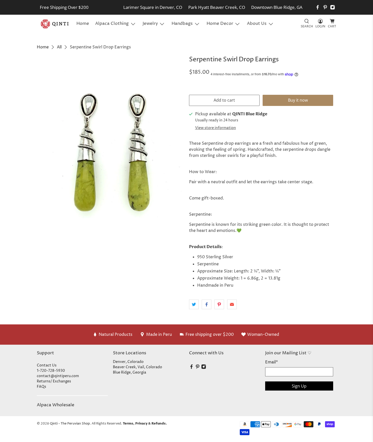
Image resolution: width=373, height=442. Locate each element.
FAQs (41, 386)
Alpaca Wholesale (55, 405)
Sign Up (299, 386)
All (59, 47)
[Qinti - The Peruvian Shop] (55, 24)
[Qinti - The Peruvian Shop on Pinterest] (325, 7)
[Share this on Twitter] (194, 304)
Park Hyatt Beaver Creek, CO (216, 7)
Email (271, 362)
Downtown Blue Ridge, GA (276, 7)
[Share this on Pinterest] (219, 304)
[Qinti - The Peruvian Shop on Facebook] (317, 7)
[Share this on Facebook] (206, 304)
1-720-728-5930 (51, 370)
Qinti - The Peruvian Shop (70, 423)
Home (82, 24)
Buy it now (298, 100)
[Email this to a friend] (232, 304)
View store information (215, 128)
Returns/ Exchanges (54, 381)
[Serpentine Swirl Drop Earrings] (110, 154)
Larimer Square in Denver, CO (152, 7)
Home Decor (220, 24)
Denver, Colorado (128, 361)
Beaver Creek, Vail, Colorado (137, 367)
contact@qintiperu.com (58, 376)
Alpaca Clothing (112, 24)
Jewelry (150, 24)
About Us (256, 24)
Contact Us (47, 365)
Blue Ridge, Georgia (129, 372)
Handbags (182, 24)
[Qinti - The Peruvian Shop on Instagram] (332, 7)
